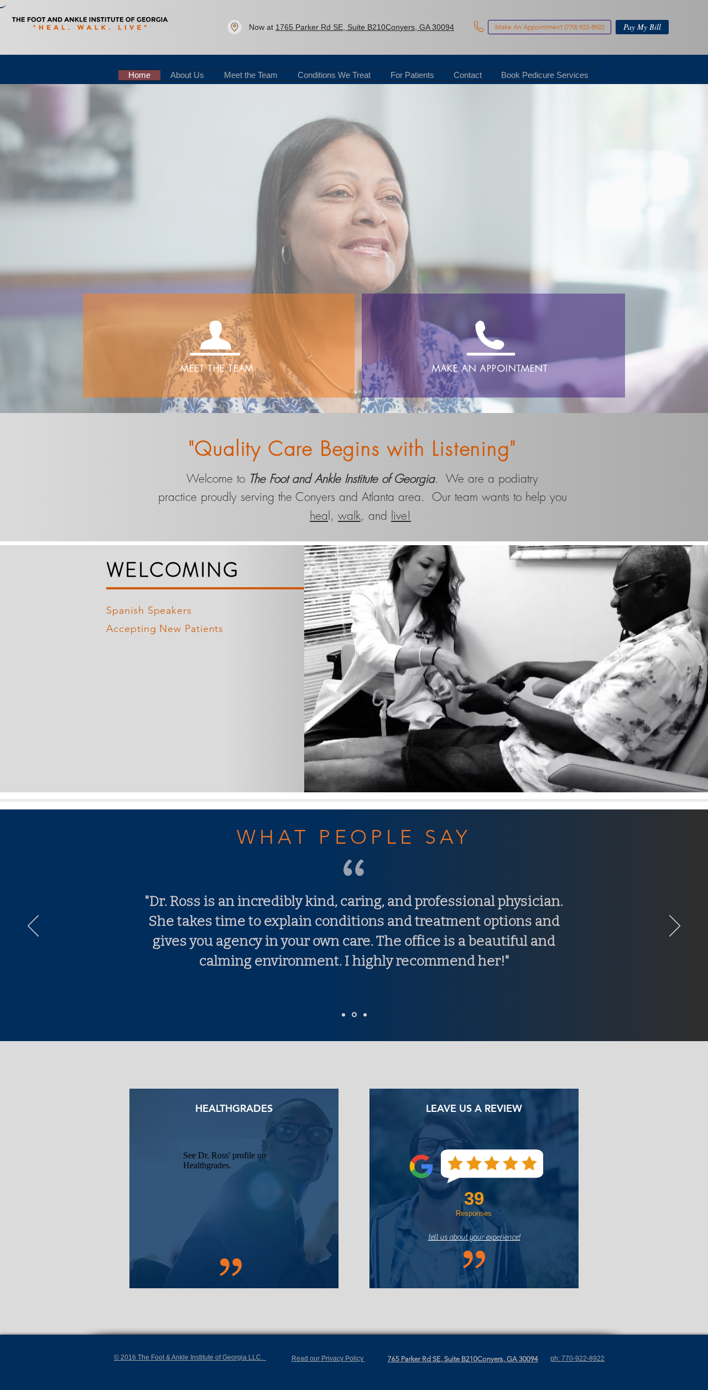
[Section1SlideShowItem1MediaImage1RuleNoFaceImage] (343, 1014)
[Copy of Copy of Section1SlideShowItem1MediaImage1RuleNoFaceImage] (364, 1014)
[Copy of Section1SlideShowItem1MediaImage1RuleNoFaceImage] (353, 1014)
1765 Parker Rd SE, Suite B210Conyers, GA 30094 (364, 27)
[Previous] (33, 926)
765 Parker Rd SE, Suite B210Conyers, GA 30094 (463, 1359)
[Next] (674, 926)
